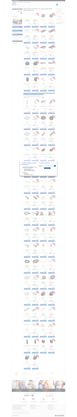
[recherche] (55, 166)
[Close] (57, 161)
